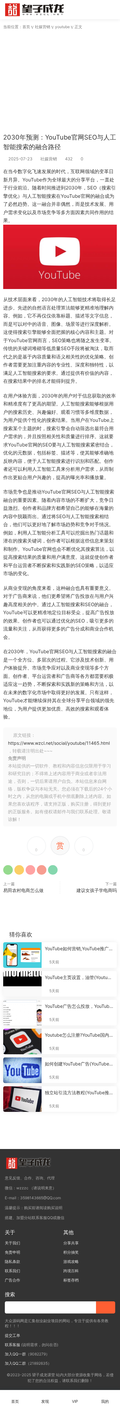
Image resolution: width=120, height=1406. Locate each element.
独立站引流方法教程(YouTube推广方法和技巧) (79, 1093)
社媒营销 (48, 158)
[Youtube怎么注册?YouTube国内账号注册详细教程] (22, 1041)
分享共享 (71, 1243)
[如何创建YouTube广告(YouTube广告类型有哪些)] (22, 1070)
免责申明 (12, 1252)
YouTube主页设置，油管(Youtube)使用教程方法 (77, 978)
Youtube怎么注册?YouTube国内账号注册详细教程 (79, 1035)
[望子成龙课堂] (35, 9)
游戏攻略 (71, 1261)
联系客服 (12, 1344)
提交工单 (12, 1335)
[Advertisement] (60, 80)
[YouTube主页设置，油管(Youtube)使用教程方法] (22, 984)
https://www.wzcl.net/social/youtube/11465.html (59, 743)
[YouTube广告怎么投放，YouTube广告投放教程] (22, 1012)
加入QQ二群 (15, 1363)
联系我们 (12, 1270)
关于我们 (12, 1243)
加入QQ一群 (15, 1354)
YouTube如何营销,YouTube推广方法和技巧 (79, 949)
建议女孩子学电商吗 (96, 890)
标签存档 (71, 1280)
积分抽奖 (71, 1252)
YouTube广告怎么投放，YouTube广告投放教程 (78, 1006)
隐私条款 (12, 1261)
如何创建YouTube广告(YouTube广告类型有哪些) (79, 1064)
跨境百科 (71, 1270)
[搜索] (94, 9)
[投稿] (84, 9)
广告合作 (12, 1280)
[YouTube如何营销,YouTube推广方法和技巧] (22, 955)
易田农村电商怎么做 (23, 890)
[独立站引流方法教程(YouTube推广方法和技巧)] (22, 1099)
